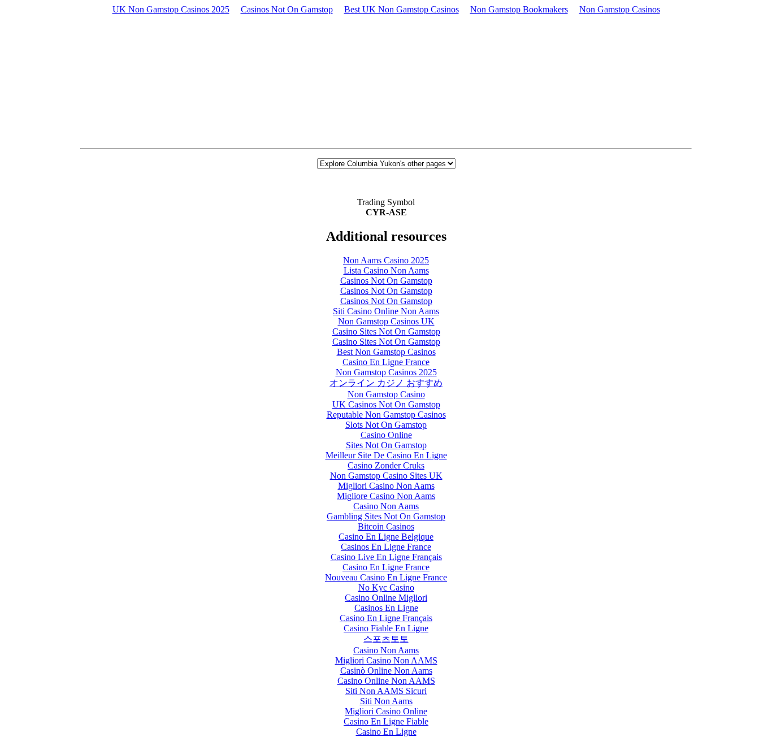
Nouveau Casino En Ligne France (386, 577)
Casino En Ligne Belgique (386, 536)
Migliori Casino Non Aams (386, 486)
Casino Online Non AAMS (386, 681)
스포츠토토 (386, 639)
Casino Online (386, 435)
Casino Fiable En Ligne (386, 628)
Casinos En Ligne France (386, 547)
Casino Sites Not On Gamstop (386, 331)
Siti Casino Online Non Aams (386, 311)
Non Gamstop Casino (386, 394)
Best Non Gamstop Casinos (386, 352)
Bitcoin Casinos (386, 526)
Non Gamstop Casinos (619, 9)
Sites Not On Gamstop (386, 445)
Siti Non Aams (386, 701)
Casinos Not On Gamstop (287, 9)
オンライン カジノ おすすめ (386, 383)
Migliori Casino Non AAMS (386, 660)
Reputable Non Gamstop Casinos (386, 414)
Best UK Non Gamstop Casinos (401, 9)
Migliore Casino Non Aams (386, 496)
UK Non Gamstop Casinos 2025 (170, 9)
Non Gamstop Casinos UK (386, 321)
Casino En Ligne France (386, 362)
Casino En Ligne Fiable (386, 721)
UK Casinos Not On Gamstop (386, 404)
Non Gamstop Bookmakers (519, 9)
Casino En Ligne (386, 731)
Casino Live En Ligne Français (386, 557)
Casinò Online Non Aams (386, 670)
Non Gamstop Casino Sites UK (386, 475)
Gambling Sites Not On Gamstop (386, 516)
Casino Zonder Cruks (386, 465)
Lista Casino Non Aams (386, 270)
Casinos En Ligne (386, 608)
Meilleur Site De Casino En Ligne (386, 455)
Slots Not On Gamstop (386, 425)
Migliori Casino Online (386, 711)
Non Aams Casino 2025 (386, 260)
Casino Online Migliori (386, 597)
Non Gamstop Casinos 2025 (386, 372)
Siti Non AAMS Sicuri (386, 691)
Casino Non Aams (386, 506)
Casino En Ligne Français (386, 618)
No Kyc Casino (386, 587)
